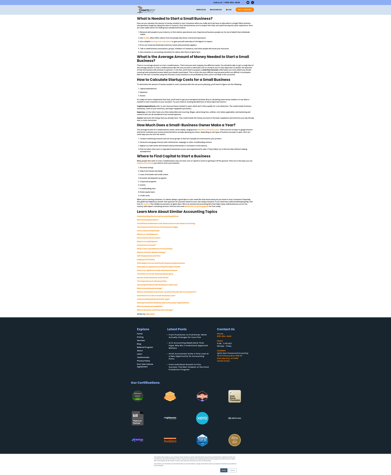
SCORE (146, 38)
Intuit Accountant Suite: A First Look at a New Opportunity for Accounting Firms (189, 356)
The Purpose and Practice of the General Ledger (157, 227)
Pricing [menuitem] (140, 337)
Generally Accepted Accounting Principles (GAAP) (158, 267)
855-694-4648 (224, 336)
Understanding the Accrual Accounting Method (157, 216)
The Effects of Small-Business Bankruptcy (155, 274)
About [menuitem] (140, 350)
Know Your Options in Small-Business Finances (157, 270)
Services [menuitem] (201, 9)
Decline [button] (232, 470)
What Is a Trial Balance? (147, 234)
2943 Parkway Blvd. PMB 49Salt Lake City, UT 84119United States (229, 358)
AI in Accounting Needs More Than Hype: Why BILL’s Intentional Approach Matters (188, 345)
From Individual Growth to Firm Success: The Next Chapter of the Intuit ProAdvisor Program (189, 367)
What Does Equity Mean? (147, 220)
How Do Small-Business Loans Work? (153, 277)
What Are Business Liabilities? (150, 306)
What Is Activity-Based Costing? (151, 252)
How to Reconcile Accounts (148, 238)
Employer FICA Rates (146, 259)
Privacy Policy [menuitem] (143, 361)
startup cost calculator (161, 41)
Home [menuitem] (140, 333)
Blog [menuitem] (229, 9)
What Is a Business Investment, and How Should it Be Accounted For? (166, 292)
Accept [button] (224, 470)
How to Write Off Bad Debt (148, 231)
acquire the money (145, 163)
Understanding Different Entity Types (153, 299)
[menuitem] (244, 9)
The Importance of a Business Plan (152, 281)
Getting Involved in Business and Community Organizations (163, 303)
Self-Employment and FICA (148, 256)
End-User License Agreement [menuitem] (145, 365)
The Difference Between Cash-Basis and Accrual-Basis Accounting (166, 223)
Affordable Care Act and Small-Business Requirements (161, 263)
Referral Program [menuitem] (145, 347)
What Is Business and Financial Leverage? (155, 310)
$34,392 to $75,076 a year (208, 130)
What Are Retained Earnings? (149, 288)
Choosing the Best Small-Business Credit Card (157, 285)
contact (146, 204)
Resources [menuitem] (216, 9)
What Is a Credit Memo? (147, 241)
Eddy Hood (150, 314)
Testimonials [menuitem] (143, 357)
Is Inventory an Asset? (146, 245)
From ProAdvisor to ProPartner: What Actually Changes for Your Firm (188, 336)
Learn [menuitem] (139, 354)
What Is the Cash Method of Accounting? (154, 249)
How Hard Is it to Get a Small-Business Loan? (156, 295)
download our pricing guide (197, 206)
